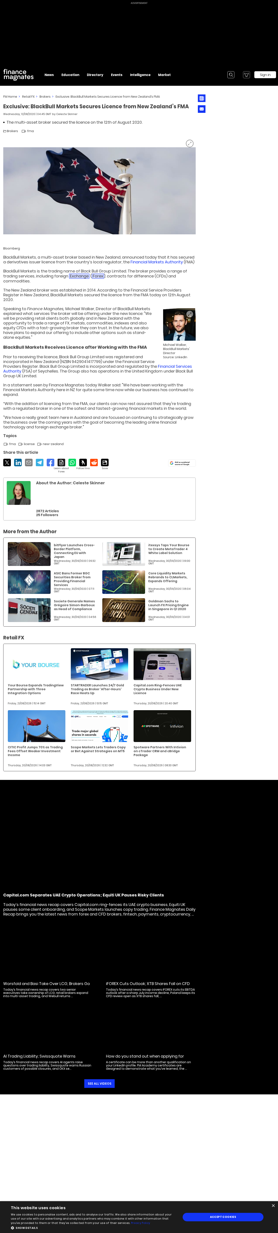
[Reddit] (94, 462)
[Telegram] (39, 462)
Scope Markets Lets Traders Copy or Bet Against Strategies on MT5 (98, 749)
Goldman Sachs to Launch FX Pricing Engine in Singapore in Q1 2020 (168, 605)
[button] (93, 1227)
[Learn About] (61, 466)
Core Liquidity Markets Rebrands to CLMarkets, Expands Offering (167, 577)
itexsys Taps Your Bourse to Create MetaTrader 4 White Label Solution (168, 549)
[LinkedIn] (18, 462)
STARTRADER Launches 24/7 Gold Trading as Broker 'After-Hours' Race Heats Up (97, 689)
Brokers (45, 96)
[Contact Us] (201, 109)
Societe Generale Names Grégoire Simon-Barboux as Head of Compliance (74, 605)
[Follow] (83, 464)
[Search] (230, 74)
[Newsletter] (201, 98)
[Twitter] (7, 462)
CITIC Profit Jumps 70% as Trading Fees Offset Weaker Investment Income (35, 751)
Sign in (265, 74)
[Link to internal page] (19, 493)
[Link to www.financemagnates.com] (29, 554)
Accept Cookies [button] (223, 1217)
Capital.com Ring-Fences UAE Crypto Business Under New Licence (158, 689)
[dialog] (139, 1217)
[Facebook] (50, 462)
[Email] (29, 462)
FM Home (10, 96)
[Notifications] (246, 74)
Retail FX (28, 96)
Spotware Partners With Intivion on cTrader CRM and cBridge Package (160, 751)
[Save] (105, 464)
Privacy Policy (140, 1223)
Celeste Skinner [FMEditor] (67, 114)
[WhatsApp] (72, 462)
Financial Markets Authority (157, 262)
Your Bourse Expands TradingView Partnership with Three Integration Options (36, 689)
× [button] (273, 1205)
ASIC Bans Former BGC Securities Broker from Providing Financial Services (72, 579)
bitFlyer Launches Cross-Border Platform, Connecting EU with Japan (74, 551)
